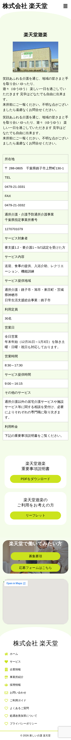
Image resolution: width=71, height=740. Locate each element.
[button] (65, 6)
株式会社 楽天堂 (25, 5)
